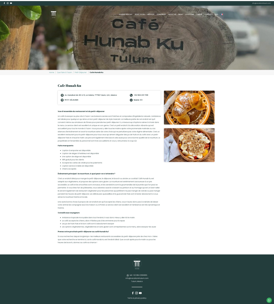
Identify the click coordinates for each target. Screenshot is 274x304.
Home (51, 72)
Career (199, 14)
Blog (181, 14)
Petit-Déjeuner (81, 72)
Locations (189, 14)
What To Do (140, 14)
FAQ (216, 14)
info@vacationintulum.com (261, 3)
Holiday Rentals (125, 14)
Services (150, 14)
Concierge (161, 14)
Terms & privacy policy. (137, 298)
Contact (209, 14)
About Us (172, 14)
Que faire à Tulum (64, 72)
